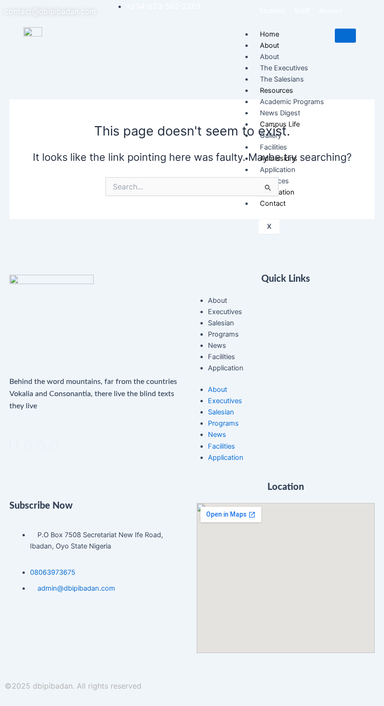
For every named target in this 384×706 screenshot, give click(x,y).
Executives (225, 312)
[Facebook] (9, 445)
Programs (223, 334)
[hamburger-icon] (345, 36)
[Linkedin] (27, 445)
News (217, 345)
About (217, 300)
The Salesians (282, 79)
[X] (17, 445)
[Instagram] (40, 445)
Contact (273, 203)
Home (269, 34)
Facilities (273, 147)
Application (226, 368)
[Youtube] (54, 445)
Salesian (221, 323)
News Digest (280, 113)
